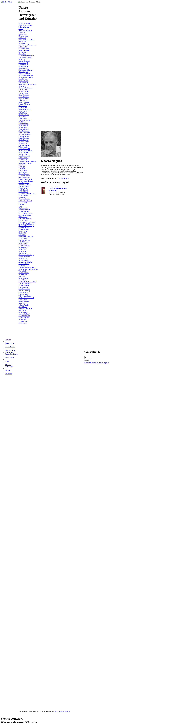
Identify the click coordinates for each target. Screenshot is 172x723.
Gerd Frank (22, 122)
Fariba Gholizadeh (24, 133)
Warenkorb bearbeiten (91, 363)
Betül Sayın (22, 276)
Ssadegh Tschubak (24, 314)
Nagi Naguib (23, 231)
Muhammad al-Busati (25, 70)
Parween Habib (23, 143)
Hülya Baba (22, 54)
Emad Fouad (23, 118)
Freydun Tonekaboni (25, 308)
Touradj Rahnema (24, 256)
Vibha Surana (23, 299)
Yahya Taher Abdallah (26, 25)
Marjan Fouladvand (25, 120)
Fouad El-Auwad (24, 50)
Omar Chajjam (23, 72)
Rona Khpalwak (24, 183)
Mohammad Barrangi (25, 57)
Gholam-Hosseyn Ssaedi (26, 298)
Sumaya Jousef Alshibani (26, 39)
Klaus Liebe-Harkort (25, 201)
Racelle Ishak (23, 170)
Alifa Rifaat (22, 265)
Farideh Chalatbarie (25, 73)
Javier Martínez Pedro (25, 213)
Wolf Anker (22, 41)
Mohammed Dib (24, 82)
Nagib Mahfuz (23, 208)
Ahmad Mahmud (24, 211)
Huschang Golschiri (25, 134)
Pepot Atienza (23, 47)
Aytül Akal (22, 32)
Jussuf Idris (22, 165)
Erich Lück (22, 204)
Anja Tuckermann (24, 316)
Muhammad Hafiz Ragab (26, 255)
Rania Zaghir (23, 323)
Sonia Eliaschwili (24, 102)
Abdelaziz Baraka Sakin (26, 56)
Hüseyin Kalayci (24, 174)
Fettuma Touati (23, 312)
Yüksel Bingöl (23, 63)
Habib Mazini (23, 217)
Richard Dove (23, 90)
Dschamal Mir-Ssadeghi (26, 226)
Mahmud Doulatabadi (25, 88)
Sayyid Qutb (22, 253)
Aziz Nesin (22, 235)
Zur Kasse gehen (103, 363)
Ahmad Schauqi (24, 285)
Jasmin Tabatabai (24, 301)
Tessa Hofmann (23, 158)
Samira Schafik (23, 278)
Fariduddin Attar (24, 48)
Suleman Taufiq (23, 305)
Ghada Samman (24, 273)
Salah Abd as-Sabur (25, 23)
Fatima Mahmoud (24, 210)
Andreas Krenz (23, 192)
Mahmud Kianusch (25, 184)
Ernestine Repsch (24, 264)
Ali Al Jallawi (23, 172)
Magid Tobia (23, 307)
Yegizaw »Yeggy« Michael (27, 222)
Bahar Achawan (24, 27)
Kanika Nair (22, 233)
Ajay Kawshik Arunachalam (27, 45)
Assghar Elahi (23, 100)
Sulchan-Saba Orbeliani (26, 236)
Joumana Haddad (24, 145)
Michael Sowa (23, 294)
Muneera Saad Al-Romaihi (27, 267)
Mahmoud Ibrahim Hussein (27, 161)
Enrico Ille (22, 168)
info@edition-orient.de (62, 711)
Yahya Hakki (23, 147)
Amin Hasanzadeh (24, 149)
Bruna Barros (23, 59)
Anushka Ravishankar (25, 262)
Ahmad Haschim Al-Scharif (27, 282)
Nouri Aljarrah (23, 36)
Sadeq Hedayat (23, 152)
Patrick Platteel (23, 247)
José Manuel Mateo (25, 215)
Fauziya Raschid (24, 260)
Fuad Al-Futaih (23, 125)
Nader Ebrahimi (24, 95)
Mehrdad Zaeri (23, 321)
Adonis (21, 29)
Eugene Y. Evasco (24, 104)
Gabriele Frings (23, 124)
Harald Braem (23, 68)
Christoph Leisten (24, 199)
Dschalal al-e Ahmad (25, 30)
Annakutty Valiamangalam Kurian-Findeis (27, 194)
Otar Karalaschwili (24, 177)
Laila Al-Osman (24, 242)
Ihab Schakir (22, 280)
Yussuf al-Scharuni (24, 283)
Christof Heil (23, 154)
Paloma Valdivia (24, 317)
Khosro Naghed (24, 229)
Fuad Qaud (22, 251)
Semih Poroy (23, 249)
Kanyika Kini (23, 188)
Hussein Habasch (24, 141)
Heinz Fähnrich (23, 111)
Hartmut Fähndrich (24, 109)
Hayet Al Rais (23, 258)
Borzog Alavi (23, 34)
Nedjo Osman (23, 244)
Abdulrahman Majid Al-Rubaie (28, 269)
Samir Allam (22, 38)
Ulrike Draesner (24, 91)
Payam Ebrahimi (24, 97)
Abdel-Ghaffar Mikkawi (26, 224)
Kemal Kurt (22, 197)
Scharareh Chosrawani (26, 77)
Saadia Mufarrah (24, 227)
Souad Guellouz (24, 138)
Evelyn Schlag (23, 287)
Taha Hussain (23, 159)
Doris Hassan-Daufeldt (26, 150)
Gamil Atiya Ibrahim (25, 163)
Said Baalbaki (23, 52)
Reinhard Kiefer (24, 186)
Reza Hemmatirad (24, 156)
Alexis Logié (23, 202)
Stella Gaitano (23, 127)
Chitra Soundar (23, 292)
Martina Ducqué (24, 93)
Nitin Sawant (23, 274)
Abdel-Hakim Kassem (26, 181)
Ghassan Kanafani (24, 175)
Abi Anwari (22, 43)
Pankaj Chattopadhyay (26, 75)
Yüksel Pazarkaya (24, 245)
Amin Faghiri (23, 107)
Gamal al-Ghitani (24, 131)
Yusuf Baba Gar (24, 129)
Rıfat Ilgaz (22, 167)
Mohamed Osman (24, 240)
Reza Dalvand (23, 79)
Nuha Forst (22, 116)
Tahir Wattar (22, 319)
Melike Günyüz (23, 140)
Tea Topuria (22, 310)
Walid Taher (22, 303)
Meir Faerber (23, 106)
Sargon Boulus (23, 66)
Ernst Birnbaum (23, 64)
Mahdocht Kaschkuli (25, 179)
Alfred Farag (23, 113)
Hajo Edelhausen (24, 98)
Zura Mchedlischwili (25, 218)
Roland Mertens (24, 220)
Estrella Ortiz (23, 238)
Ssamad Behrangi (24, 61)
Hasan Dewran (23, 81)
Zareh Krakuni (23, 190)
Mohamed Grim (24, 136)
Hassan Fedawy (24, 115)
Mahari (21, 206)
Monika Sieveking (24, 291)
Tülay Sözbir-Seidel (25, 296)
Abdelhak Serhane (24, 289)
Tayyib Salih (22, 271)
